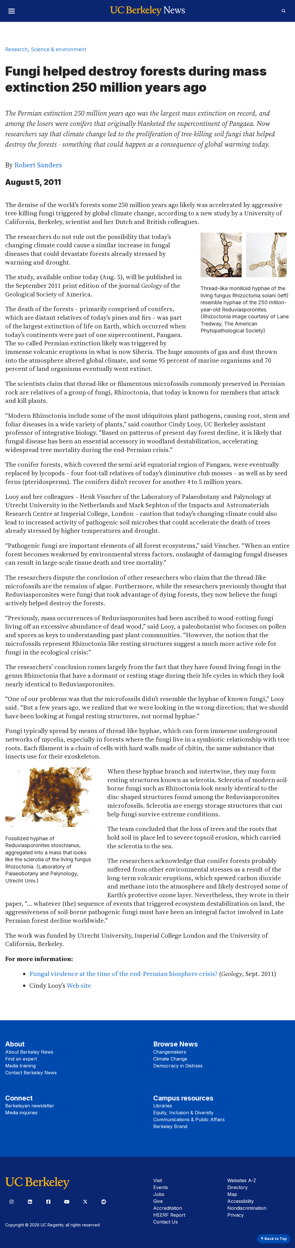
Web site (79, 985)
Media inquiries (21, 1112)
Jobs (158, 1194)
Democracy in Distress (178, 1066)
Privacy (235, 1215)
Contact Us (165, 1222)
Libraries (162, 1106)
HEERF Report (169, 1215)
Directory (237, 1187)
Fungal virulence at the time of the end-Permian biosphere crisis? (123, 973)
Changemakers (169, 1052)
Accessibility (240, 1201)
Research (16, 49)
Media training (20, 1066)
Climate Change (170, 1059)
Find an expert (21, 1059)
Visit (157, 1180)
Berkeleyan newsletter (29, 1106)
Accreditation (167, 1208)
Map (232, 1194)
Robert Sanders (38, 165)
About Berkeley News (29, 1052)
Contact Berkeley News (31, 1072)
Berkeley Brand (170, 1126)
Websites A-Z (241, 1180)
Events (160, 1187)
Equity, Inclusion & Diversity (183, 1112)
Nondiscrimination (246, 1208)
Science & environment (58, 49)
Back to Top (275, 1238)
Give (158, 1201)
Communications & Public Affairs (189, 1119)
